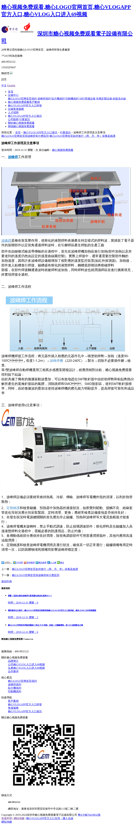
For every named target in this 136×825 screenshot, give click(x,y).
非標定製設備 (104, 98)
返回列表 (6, 581)
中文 (4, 85)
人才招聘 (13, 112)
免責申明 (6, 818)
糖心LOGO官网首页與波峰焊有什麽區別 (25, 136)
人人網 (53, 562)
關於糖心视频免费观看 (21, 122)
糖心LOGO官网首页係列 (22, 98)
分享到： (8, 562)
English (11, 85)
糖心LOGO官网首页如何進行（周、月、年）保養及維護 (45, 569)
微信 (62, 562)
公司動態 (13, 119)
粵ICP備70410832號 (89, 814)
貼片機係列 (58, 98)
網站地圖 (19, 818)
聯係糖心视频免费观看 (21, 126)
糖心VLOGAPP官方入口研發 (25, 105)
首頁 (10, 91)
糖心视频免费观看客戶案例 (24, 102)
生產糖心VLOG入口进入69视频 (26, 668)
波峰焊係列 (44, 98)
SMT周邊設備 (87, 98)
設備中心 (13, 95)
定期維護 (13, 508)
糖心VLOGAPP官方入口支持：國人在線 (49, 818)
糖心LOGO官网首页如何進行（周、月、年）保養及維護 (82, 136)
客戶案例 (13, 701)
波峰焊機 (56, 360)
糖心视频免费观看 (62, 150)
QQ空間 (19, 562)
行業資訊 (24, 119)
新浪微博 (31, 562)
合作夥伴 (13, 671)
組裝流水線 (119, 98)
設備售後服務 (16, 109)
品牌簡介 (13, 661)
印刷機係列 (72, 98)
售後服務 (13, 708)
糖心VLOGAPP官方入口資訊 (25, 116)
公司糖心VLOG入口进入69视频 (26, 664)
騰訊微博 (42, 562)
